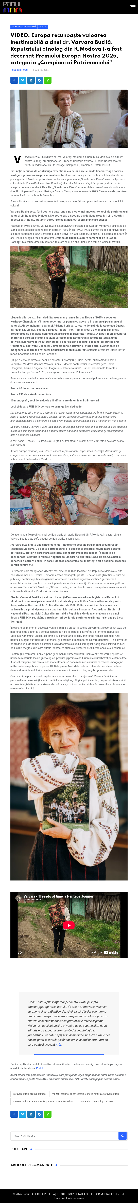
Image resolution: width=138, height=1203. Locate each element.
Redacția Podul (19, 69)
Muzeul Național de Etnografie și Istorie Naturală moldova (43, 1101)
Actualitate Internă (24, 26)
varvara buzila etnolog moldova (96, 1101)
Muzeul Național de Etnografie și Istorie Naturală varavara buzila (85, 1094)
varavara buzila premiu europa (29, 1094)
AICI (58, 1044)
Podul (39, 1068)
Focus (43, 26)
